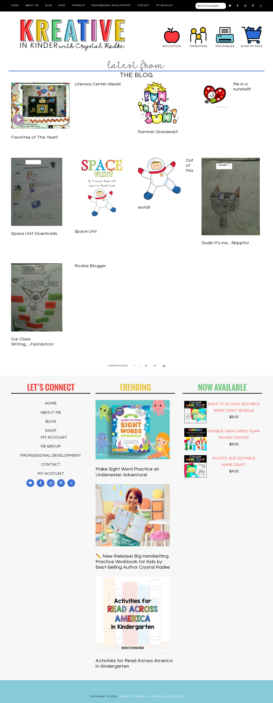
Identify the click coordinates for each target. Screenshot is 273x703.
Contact (51, 464)
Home (51, 403)
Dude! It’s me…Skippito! (225, 243)
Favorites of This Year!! (34, 137)
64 (146, 366)
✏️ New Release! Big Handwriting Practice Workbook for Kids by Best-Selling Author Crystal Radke (133, 562)
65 (155, 366)
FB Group (51, 446)
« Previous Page (118, 366)
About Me (51, 412)
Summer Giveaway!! (158, 132)
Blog (50, 421)
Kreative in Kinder (72, 35)
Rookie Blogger (90, 266)
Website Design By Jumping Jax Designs (151, 696)
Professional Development (50, 455)
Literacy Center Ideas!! (98, 84)
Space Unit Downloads (34, 233)
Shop (50, 431)
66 (164, 366)
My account (54, 437)
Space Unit (86, 231)
